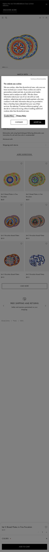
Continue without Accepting (38, 78)
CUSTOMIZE (19, 122)
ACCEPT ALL (37, 122)
